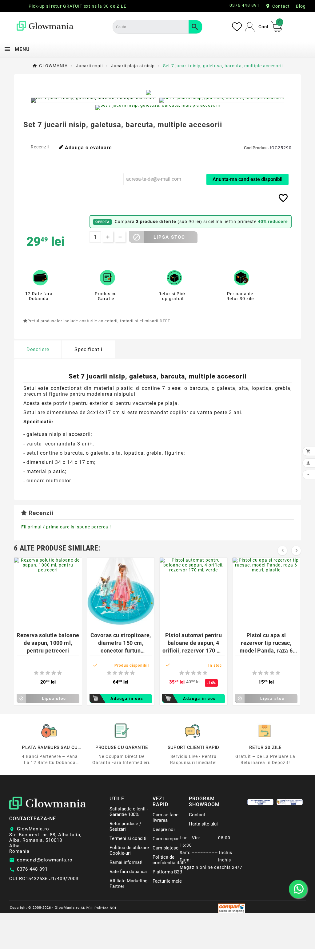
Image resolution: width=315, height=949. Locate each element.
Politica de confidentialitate (169, 859)
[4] (53, 673)
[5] (59, 673)
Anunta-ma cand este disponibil (247, 179)
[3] (48, 673)
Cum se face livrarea (165, 817)
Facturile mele (167, 881)
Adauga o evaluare (88, 148)
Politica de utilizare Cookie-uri (129, 850)
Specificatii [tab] (88, 349)
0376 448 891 (32, 869)
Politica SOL (105, 908)
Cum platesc (165, 848)
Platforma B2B (167, 872)
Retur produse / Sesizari (125, 826)
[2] (42, 673)
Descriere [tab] (37, 349)
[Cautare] (195, 26)
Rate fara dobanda (128, 871)
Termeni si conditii (129, 838)
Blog (301, 6)
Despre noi (164, 829)
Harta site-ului (203, 824)
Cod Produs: (256, 147)
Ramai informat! (126, 862)
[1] (36, 673)
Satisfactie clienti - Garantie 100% (129, 811)
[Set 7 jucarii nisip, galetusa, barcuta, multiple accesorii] (93, 100)
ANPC (86, 908)
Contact (281, 6)
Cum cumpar (166, 838)
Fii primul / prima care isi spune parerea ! (66, 526)
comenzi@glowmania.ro (45, 860)
